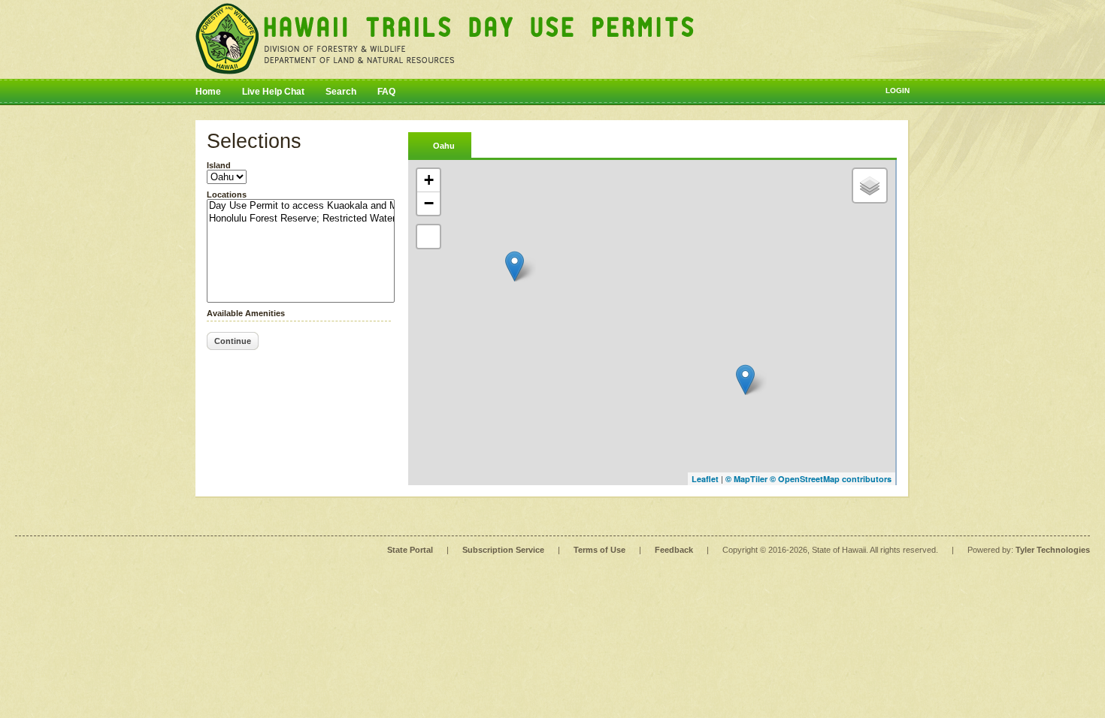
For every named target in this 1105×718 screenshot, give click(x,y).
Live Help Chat (273, 91)
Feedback (674, 549)
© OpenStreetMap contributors (831, 478)
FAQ (386, 91)
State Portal (410, 549)
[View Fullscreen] (428, 236)
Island (219, 165)
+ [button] (429, 179)
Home (208, 91)
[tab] (439, 144)
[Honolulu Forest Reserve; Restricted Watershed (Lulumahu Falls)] (300, 219)
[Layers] (869, 185)
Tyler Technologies (1053, 549)
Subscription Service (503, 549)
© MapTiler (746, 478)
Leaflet (705, 478)
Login (898, 90)
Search (340, 91)
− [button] (429, 203)
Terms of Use (599, 549)
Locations (227, 194)
